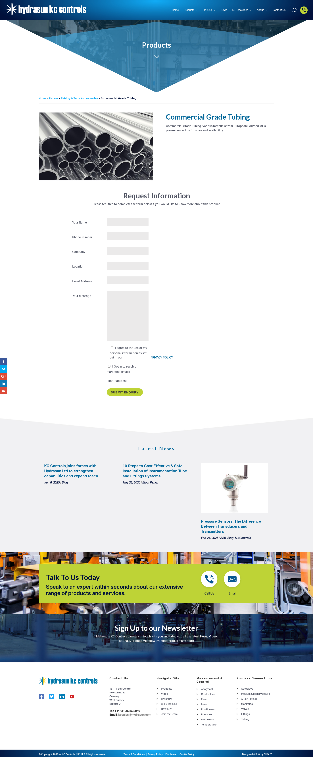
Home (175, 9)
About (260, 9)
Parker (53, 98)
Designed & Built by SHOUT (257, 754)
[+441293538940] (304, 13)
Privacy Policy (155, 754)
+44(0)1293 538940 (127, 711)
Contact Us (278, 9)
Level (204, 704)
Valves (245, 708)
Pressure (206, 714)
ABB (223, 538)
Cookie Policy (187, 754)
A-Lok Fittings (249, 698)
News (224, 9)
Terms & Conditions (134, 754)
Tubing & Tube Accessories (79, 98)
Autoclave (247, 688)
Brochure (166, 698)
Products (189, 9)
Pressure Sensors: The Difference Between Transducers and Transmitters (231, 526)
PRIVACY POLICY (162, 357)
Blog (65, 482)
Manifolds (247, 703)
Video (164, 693)
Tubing (245, 719)
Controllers (207, 694)
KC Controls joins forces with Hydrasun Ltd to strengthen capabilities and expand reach (71, 470)
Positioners (207, 709)
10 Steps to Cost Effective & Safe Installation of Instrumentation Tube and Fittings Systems (155, 470)
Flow (204, 699)
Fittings (245, 714)
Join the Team (169, 714)
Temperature (208, 724)
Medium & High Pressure (255, 693)
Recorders (207, 719)
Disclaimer (171, 754)
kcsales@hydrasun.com (134, 714)
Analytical (207, 689)
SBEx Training (169, 703)
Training (207, 9)
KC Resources (240, 9)
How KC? (166, 708)
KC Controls (243, 538)
